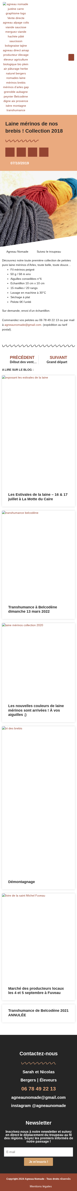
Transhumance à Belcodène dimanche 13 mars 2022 (32, 609)
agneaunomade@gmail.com (23, 324)
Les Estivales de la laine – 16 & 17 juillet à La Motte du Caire (38, 497)
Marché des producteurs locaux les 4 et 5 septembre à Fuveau (36, 990)
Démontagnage (21, 882)
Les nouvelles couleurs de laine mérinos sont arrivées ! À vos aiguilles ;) (36, 710)
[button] (71, 57)
